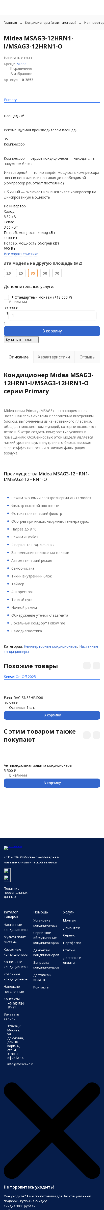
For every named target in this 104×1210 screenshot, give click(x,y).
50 (45, 273)
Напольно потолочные (14, 989)
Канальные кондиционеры (16, 964)
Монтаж (69, 920)
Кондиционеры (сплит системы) (50, 22)
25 (20, 273)
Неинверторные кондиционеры (50, 646)
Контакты (41, 987)
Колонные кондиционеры (16, 976)
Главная (10, 22)
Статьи (69, 950)
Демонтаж (71, 928)
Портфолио (72, 942)
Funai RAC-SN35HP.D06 (23, 697)
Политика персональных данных (16, 892)
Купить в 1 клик (19, 339)
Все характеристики (21, 253)
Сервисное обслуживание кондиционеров (46, 937)
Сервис (69, 935)
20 (8, 273)
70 (57, 273)
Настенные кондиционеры (16, 927)
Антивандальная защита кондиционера (38, 765)
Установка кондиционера (45, 923)
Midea (21, 63)
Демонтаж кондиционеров (46, 952)
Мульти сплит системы (15, 939)
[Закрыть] (52, 1177)
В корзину (52, 331)
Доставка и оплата (42, 977)
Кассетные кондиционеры (16, 952)
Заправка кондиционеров (46, 965)
